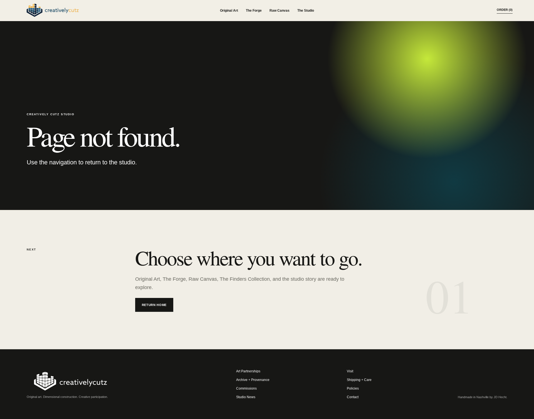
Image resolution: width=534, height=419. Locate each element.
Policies (353, 388)
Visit (350, 371)
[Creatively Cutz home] (52, 10)
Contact (353, 397)
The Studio (305, 10)
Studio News (245, 397)
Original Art (229, 10)
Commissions (246, 388)
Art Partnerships (248, 371)
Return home (154, 305)
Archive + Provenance (253, 380)
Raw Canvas (280, 10)
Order (505, 9)
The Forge (254, 10)
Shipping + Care (359, 380)
